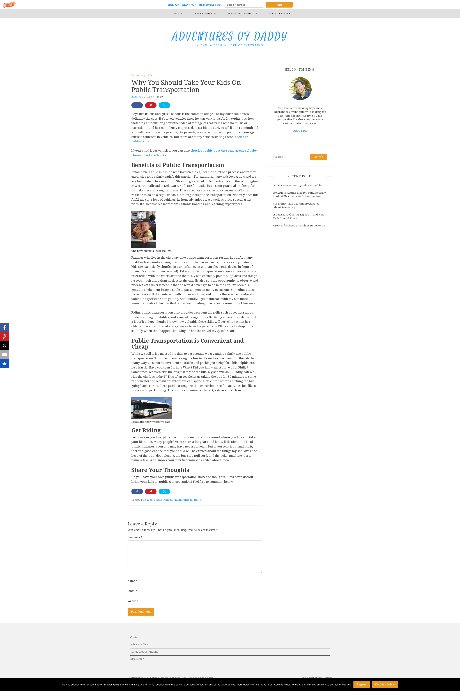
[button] (230, 4)
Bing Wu (137, 96)
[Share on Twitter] (164, 105)
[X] (4, 345)
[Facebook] (4, 327)
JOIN (279, 4)
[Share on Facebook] (137, 105)
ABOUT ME (300, 130)
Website (133, 601)
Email (132, 591)
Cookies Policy (385, 684)
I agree (362, 684)
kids (149, 499)
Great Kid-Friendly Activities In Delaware (299, 225)
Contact (135, 637)
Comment (135, 537)
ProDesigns (325, 677)
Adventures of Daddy (230, 37)
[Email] (4, 354)
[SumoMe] (4, 363)
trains (198, 499)
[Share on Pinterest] (151, 105)
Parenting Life (141, 75)
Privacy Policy (139, 644)
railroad (187, 499)
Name (132, 580)
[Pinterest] (4, 336)
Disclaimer (137, 658)
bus (143, 499)
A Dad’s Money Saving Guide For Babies (298, 185)
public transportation (167, 499)
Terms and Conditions (144, 651)
